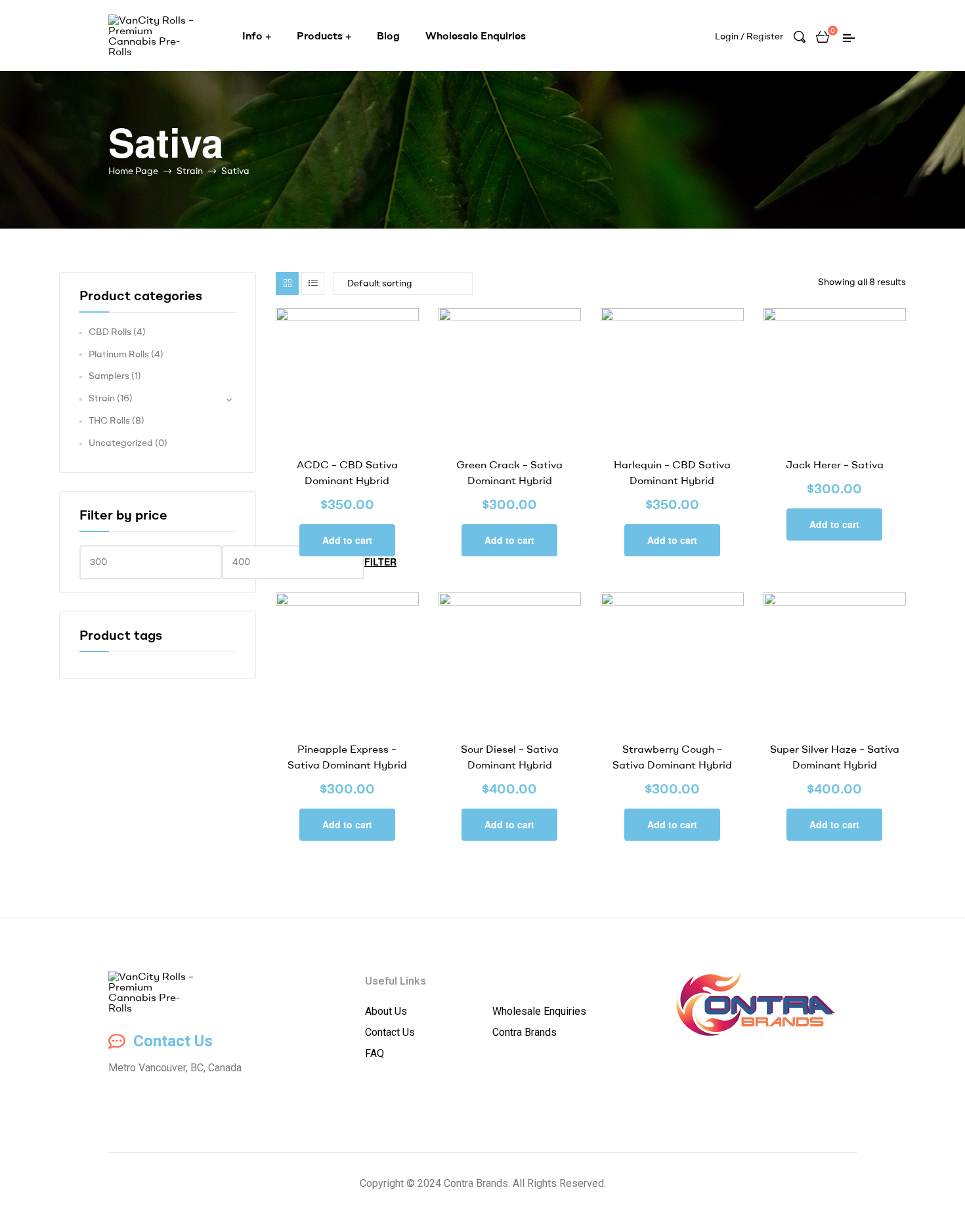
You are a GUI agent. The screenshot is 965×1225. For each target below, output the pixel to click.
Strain (190, 171)
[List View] (312, 283)
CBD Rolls (110, 332)
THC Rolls (109, 420)
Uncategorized (121, 443)
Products (320, 35)
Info (252, 35)
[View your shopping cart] (822, 35)
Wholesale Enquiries (475, 35)
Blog (388, 35)
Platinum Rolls (119, 354)
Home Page (133, 171)
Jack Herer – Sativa (835, 464)
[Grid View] (287, 283)
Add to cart (347, 539)
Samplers (109, 376)
